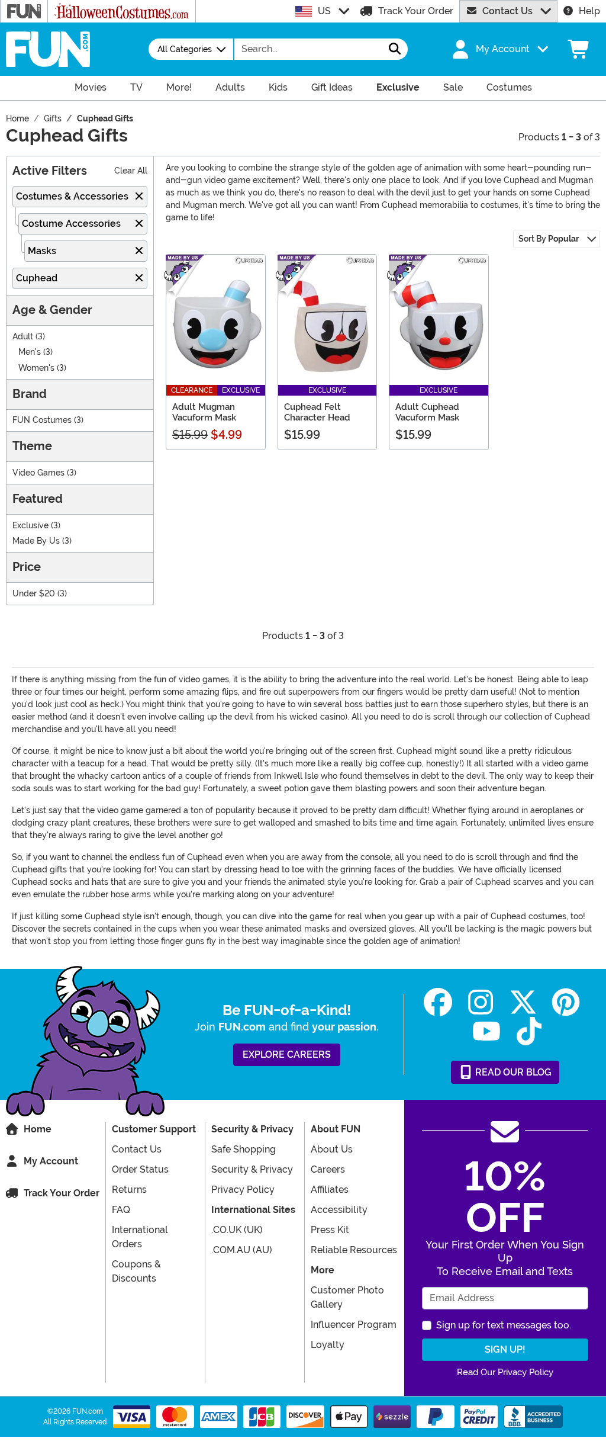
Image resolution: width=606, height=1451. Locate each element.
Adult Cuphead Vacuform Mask (427, 412)
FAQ (121, 1209)
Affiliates (330, 1189)
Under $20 (33, 594)
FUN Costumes (42, 420)
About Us (332, 1149)
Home (37, 1129)
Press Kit (330, 1229)
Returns (129, 1189)
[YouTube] (486, 1031)
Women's (36, 368)
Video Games (38, 473)
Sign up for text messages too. (503, 1325)
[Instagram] (480, 1002)
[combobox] (308, 49)
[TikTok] (529, 1031)
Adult (22, 337)
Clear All (130, 171)
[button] (499, 49)
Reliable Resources (354, 1250)
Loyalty (327, 1344)
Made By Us (36, 541)
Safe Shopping (243, 1149)
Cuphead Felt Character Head (317, 412)
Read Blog (512, 1072)
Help (589, 11)
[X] (523, 1002)
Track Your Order (415, 11)
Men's (29, 352)
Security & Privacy (252, 1169)
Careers (328, 1169)
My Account (51, 1161)
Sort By (548, 238)
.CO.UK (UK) (237, 1229)
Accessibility (339, 1209)
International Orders (140, 1237)
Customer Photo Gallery (347, 1297)
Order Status (140, 1169)
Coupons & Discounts (136, 1271)
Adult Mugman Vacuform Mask (204, 412)
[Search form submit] (395, 49)
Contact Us (507, 11)
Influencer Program (354, 1324)
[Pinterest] (566, 1002)
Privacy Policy (243, 1189)
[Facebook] (438, 1002)
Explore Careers (287, 1054)
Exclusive (30, 526)
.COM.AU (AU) (241, 1250)
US (324, 11)
